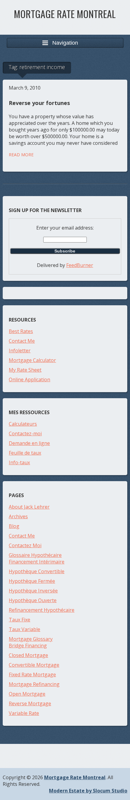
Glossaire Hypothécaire (35, 555)
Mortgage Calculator (32, 360)
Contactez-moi (25, 433)
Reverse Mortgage (30, 703)
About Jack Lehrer (29, 506)
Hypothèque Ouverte (33, 600)
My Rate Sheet (25, 370)
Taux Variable (24, 629)
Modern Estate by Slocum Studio (88, 790)
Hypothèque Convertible (36, 571)
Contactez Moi (25, 545)
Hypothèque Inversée (33, 590)
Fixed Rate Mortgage (32, 674)
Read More (21, 154)
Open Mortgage (27, 693)
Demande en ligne (29, 443)
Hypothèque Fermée (32, 581)
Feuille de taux (25, 452)
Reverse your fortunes (39, 102)
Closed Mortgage (28, 655)
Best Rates (21, 331)
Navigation (65, 43)
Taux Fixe (19, 619)
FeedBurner (79, 265)
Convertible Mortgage (34, 665)
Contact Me (22, 341)
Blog (14, 526)
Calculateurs (23, 424)
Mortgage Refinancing (34, 684)
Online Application (29, 379)
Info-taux (19, 462)
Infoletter (20, 350)
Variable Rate (24, 713)
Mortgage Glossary (31, 639)
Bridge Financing (28, 645)
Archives (18, 516)
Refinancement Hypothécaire (41, 610)
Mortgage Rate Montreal (65, 14)
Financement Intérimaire (36, 561)
